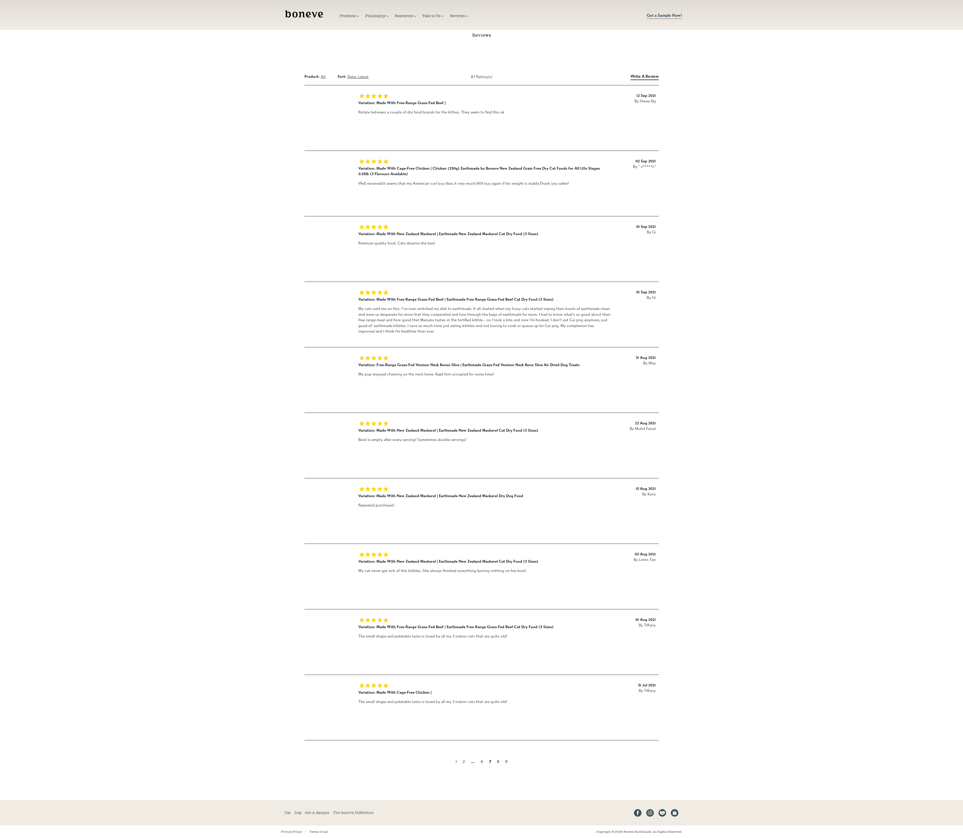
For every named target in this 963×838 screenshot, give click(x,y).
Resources (404, 16)
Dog (297, 812)
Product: (311, 76)
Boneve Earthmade (637, 831)
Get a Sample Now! (664, 15)
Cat (288, 812)
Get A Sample (317, 812)
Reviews (457, 16)
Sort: (342, 76)
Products (348, 16)
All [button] (323, 77)
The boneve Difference (353, 812)
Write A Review (644, 76)
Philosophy (375, 16)
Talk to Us (431, 16)
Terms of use (318, 831)
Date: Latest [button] (358, 77)
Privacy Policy (291, 831)
